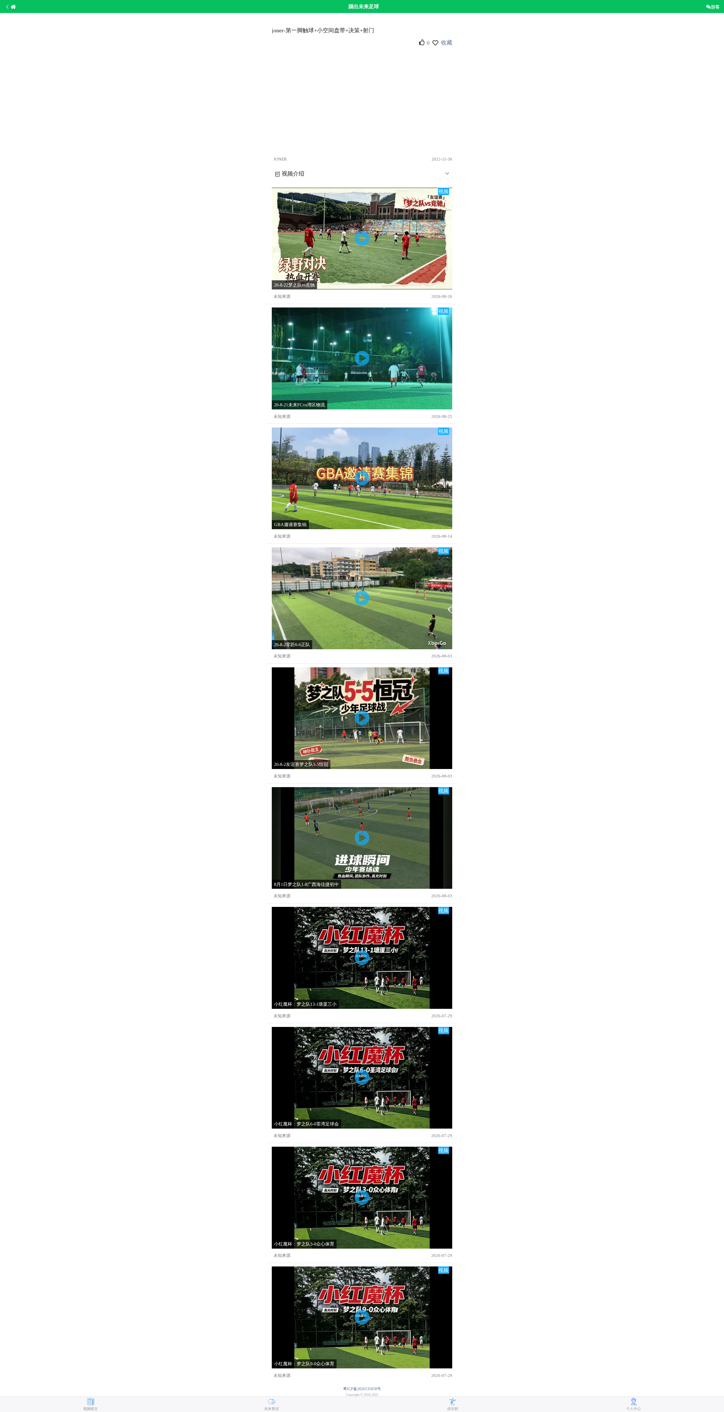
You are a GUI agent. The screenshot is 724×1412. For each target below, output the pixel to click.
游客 (715, 7)
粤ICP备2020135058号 (362, 1389)
